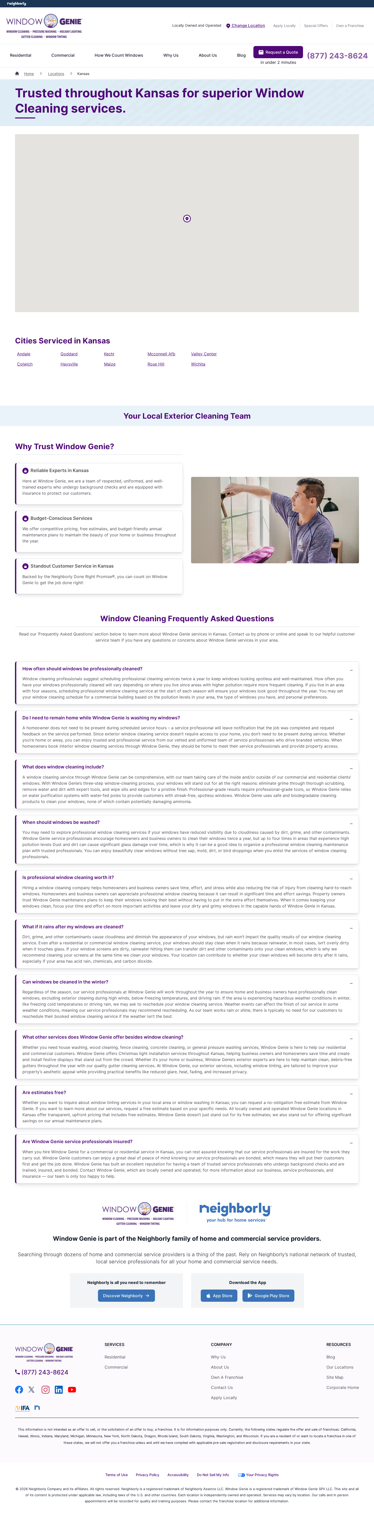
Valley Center (204, 353)
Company (221, 1344)
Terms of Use (116, 1475)
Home (29, 73)
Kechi (109, 353)
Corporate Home (342, 1387)
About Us (208, 55)
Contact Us (222, 1387)
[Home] (17, 73)
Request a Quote (282, 52)
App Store (221, 1297)
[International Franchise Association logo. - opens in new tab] (23, 1408)
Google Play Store (270, 1297)
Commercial (63, 55)
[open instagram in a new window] (45, 1392)
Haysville (69, 364)
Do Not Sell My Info (213, 1475)
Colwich (25, 364)
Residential (20, 55)
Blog (241, 55)
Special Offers (316, 25)
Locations (56, 73)
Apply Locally (284, 25)
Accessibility (178, 1475)
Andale (23, 353)
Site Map (334, 1377)
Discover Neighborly (127, 1297)
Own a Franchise (350, 25)
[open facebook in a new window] (19, 1392)
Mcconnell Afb (161, 353)
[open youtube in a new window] (72, 1392)
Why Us (171, 55)
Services (114, 1344)
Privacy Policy (147, 1475)
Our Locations (339, 1367)
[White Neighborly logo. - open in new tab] (16, 3)
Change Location (248, 25)
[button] (187, 219)
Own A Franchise (227, 1377)
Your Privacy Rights (262, 1475)
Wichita (198, 364)
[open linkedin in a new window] (59, 1392)
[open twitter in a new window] (32, 1392)
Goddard (69, 353)
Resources (338, 1344)
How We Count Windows (119, 55)
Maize (110, 364)
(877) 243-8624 (337, 55)
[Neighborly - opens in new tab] (37, 1407)
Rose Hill (156, 364)
